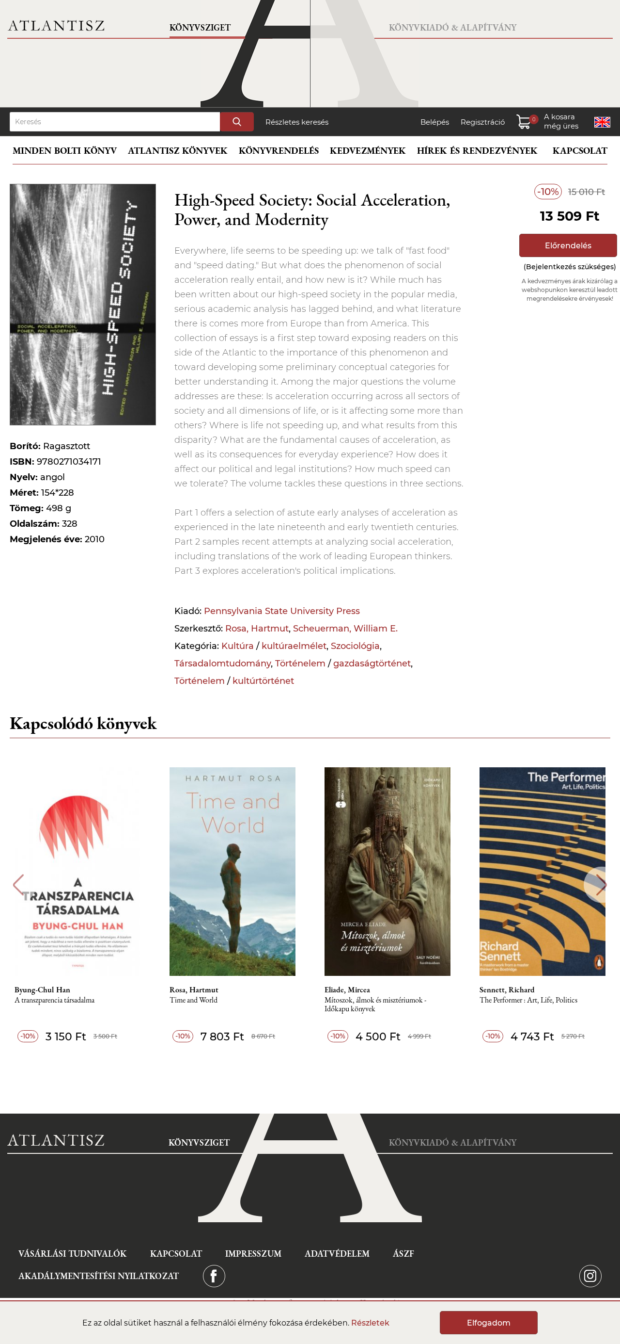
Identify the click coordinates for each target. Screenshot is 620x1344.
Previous (18, 885)
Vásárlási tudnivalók (72, 1253)
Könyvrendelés (279, 151)
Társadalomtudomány (222, 663)
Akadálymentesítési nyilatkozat (98, 1275)
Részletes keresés (296, 122)
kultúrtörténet (263, 681)
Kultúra (237, 646)
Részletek (370, 1323)
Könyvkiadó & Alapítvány (452, 27)
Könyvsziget (200, 27)
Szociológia (355, 646)
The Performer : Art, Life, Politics (528, 1000)
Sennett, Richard (507, 990)
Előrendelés (568, 245)
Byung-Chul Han (42, 990)
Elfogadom (489, 1323)
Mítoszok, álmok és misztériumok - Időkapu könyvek (375, 1005)
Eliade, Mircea (347, 990)
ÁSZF (403, 1253)
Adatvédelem (337, 1253)
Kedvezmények (368, 151)
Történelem (300, 663)
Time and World (193, 1000)
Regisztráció (483, 122)
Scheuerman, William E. (345, 628)
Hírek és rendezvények (477, 151)
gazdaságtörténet (372, 663)
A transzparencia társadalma (54, 1000)
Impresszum (253, 1253)
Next (602, 885)
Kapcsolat (580, 151)
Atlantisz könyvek (178, 151)
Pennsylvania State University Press (282, 611)
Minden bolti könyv (65, 151)
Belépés (434, 122)
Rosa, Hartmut (257, 628)
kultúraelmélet (294, 646)
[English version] (602, 122)
